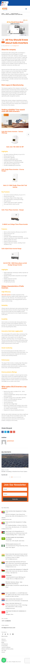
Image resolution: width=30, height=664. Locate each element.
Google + (11, 432)
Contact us (4, 640)
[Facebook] (3, 634)
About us (4, 639)
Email (14, 432)
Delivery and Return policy (7, 649)
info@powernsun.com (8, 627)
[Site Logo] (5, 9)
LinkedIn (8, 432)
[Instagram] (10, 634)
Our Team (4, 650)
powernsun (7, 45)
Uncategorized (15, 45)
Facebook (3, 432)
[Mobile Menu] (26, 9)
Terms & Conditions (6, 647)
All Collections (5, 644)
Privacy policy (5, 645)
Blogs (3, 642)
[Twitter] (5, 634)
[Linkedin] (8, 634)
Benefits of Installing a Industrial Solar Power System (14, 471)
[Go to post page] (15, 461)
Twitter (5, 432)
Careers (3, 652)
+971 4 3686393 (6, 621)
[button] (9, 477)
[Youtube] (13, 634)
